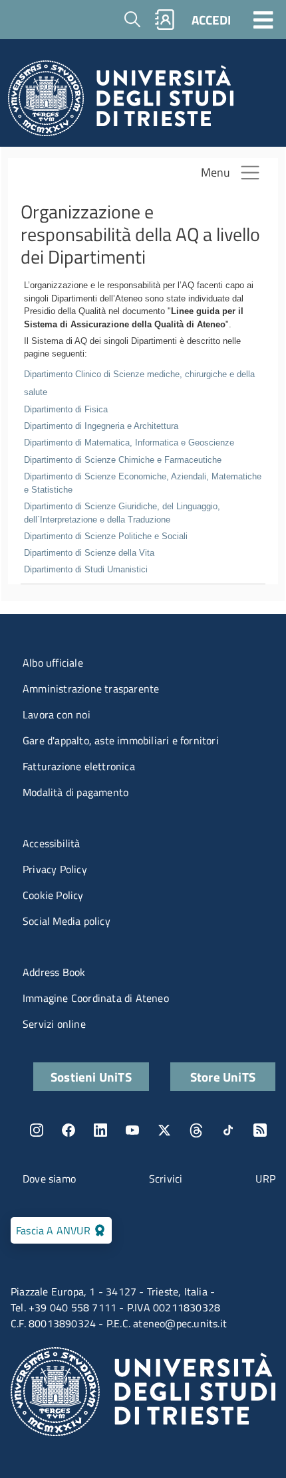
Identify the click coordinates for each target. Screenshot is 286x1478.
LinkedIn (100, 1130)
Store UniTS (222, 1076)
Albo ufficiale (53, 663)
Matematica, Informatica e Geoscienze (129, 443)
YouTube (132, 1130)
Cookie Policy (53, 895)
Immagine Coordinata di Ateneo (96, 998)
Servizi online (54, 1024)
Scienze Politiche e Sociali (106, 536)
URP (265, 1179)
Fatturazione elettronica (79, 766)
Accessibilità (51, 843)
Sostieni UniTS (91, 1076)
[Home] (120, 102)
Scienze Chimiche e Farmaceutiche (122, 460)
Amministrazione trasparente (91, 689)
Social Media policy (66, 921)
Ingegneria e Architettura (101, 426)
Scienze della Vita (89, 553)
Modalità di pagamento (75, 792)
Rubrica (165, 19)
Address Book (54, 972)
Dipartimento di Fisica (66, 409)
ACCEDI (211, 19)
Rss (260, 1130)
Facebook (68, 1130)
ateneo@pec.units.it (180, 1323)
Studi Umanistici (86, 569)
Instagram (36, 1130)
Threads (196, 1130)
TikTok (228, 1130)
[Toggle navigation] (263, 19)
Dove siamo (49, 1179)
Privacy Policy (55, 869)
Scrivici (166, 1179)
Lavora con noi (56, 714)
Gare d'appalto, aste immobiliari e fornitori (121, 740)
